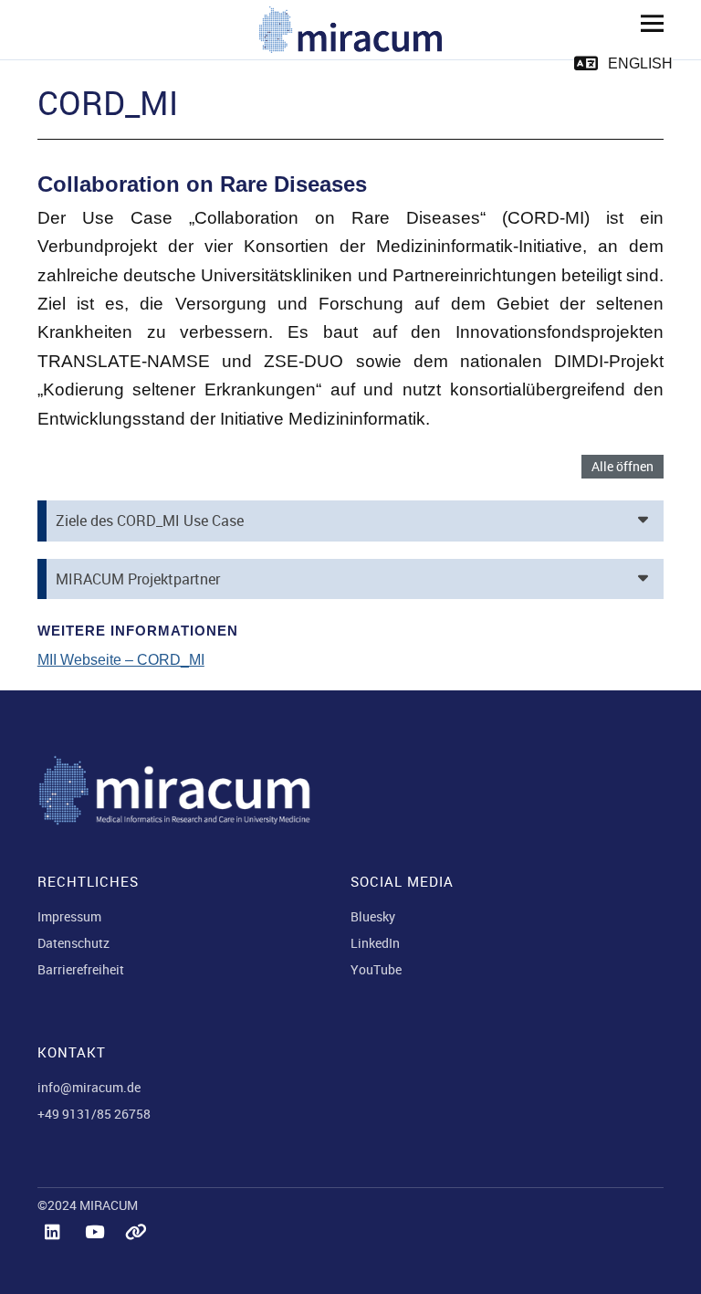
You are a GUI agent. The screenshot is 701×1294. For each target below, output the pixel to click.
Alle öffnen (622, 466)
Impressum (69, 916)
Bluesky (372, 916)
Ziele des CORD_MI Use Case (150, 520)
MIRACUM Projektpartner (138, 579)
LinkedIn (375, 943)
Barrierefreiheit (80, 969)
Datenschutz (73, 943)
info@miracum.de (89, 1087)
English (640, 63)
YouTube (376, 969)
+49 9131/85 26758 (94, 1113)
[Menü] (645, 23)
